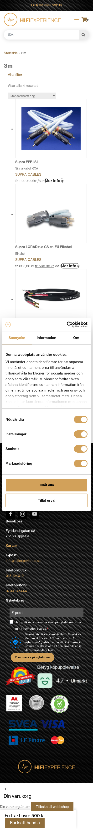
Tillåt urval (46, 500)
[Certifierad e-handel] (59, 704)
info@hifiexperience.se (23, 561)
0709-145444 (16, 591)
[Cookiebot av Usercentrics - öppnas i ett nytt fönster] (67, 324)
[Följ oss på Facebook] (10, 514)
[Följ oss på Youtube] (34, 514)
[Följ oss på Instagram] (22, 514)
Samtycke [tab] (17, 338)
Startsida (11, 53)
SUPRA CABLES (28, 174)
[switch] (81, 434)
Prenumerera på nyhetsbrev (32, 657)
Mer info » (54, 180)
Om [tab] (76, 338)
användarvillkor (43, 650)
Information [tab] (46, 338)
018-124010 (15, 576)
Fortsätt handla (25, 822)
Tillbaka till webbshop (52, 807)
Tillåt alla (46, 485)
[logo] (32, 19)
